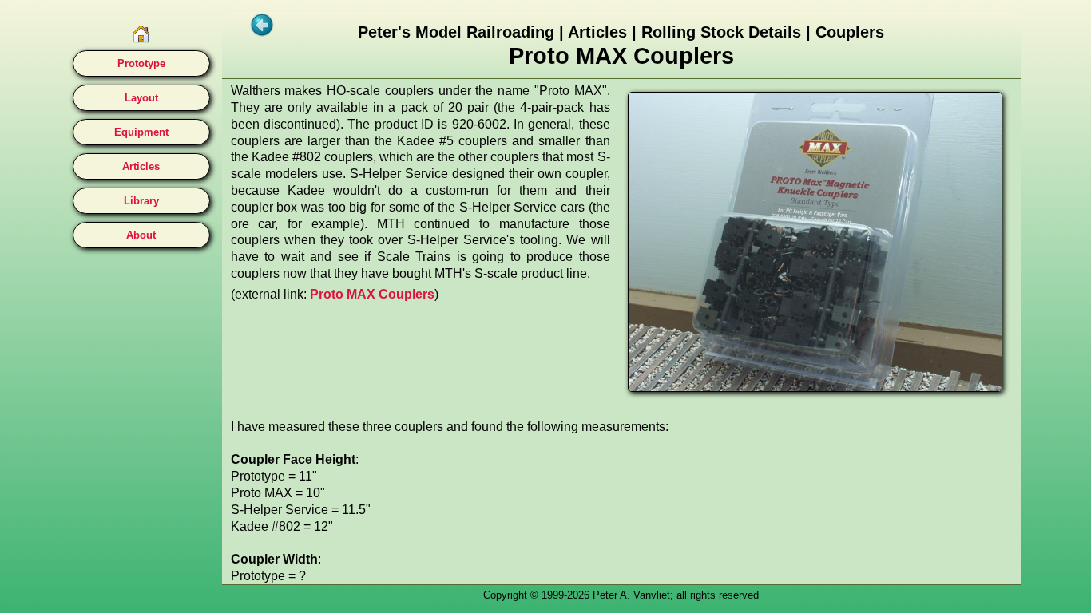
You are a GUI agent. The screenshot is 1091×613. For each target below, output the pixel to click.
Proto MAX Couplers (372, 294)
